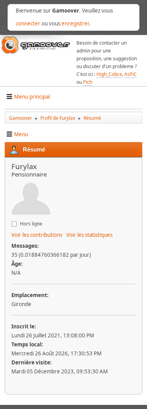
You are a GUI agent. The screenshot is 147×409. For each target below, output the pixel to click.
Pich (87, 82)
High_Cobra (109, 74)
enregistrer (75, 23)
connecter (28, 23)
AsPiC (130, 74)
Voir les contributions (36, 234)
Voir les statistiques (89, 234)
